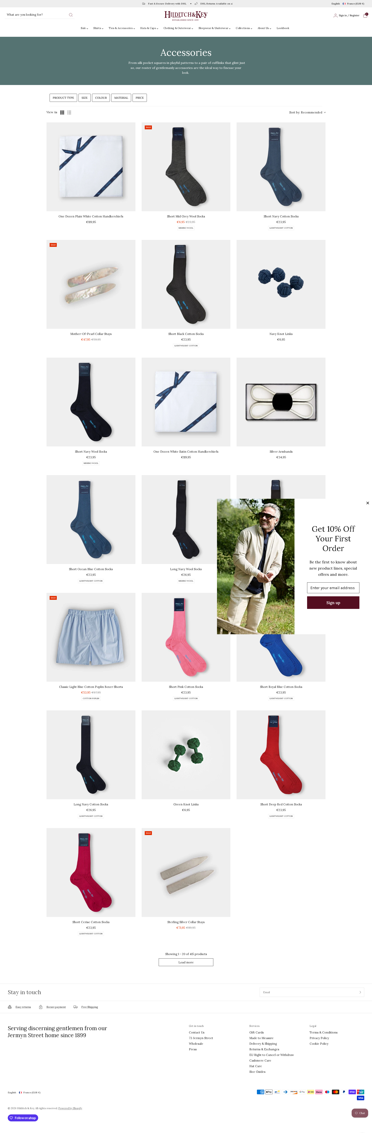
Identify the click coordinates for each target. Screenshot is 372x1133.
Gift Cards (256, 1032)
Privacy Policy (319, 1038)
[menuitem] (85, 28)
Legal (313, 1026)
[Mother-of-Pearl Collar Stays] (90, 284)
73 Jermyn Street (201, 1038)
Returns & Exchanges (264, 1049)
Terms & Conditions (324, 1032)
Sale (83, 28)
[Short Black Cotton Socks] (186, 284)
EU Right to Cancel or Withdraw (271, 1055)
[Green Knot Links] (186, 754)
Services (254, 1026)
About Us (263, 28)
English (336, 3)
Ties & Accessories (121, 28)
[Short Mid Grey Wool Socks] (186, 166)
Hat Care (255, 1066)
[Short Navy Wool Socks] (90, 402)
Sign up (333, 602)
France (355, 3)
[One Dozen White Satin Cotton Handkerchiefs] (186, 402)
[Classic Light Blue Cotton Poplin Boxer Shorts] (90, 637)
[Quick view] (131, 207)
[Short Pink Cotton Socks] (186, 637)
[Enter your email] (360, 992)
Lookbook (283, 28)
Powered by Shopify (70, 1108)
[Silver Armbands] (281, 402)
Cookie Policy (319, 1043)
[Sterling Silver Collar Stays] (186, 872)
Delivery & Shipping (263, 1043)
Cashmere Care (260, 1060)
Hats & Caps (148, 28)
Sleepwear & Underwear (213, 28)
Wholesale (196, 1043)
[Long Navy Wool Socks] (186, 519)
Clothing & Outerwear (177, 28)
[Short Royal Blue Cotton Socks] (281, 637)
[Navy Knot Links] (281, 284)
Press (193, 1049)
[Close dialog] (367, 503)
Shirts (97, 28)
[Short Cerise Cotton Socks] (90, 872)
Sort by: (305, 112)
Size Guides (257, 1072)
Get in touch (196, 1026)
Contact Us (196, 1032)
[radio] (62, 112)
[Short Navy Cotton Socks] (281, 166)
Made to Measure (261, 1038)
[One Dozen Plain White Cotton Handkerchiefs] (90, 166)
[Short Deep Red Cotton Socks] (281, 754)
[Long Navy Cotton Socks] (90, 754)
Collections (243, 28)
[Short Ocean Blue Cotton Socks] (90, 519)
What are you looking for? (25, 14)
